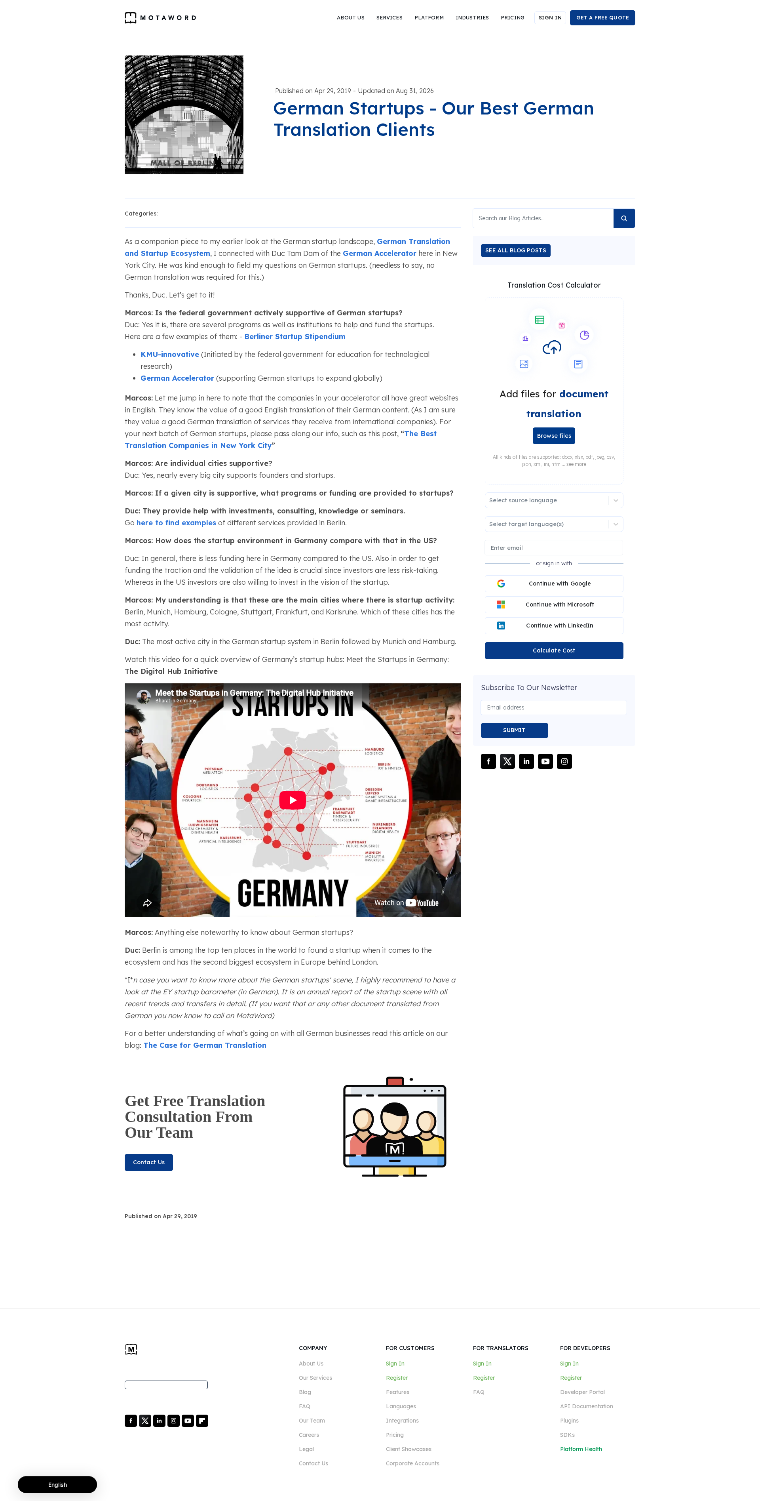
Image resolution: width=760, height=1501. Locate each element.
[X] (146, 1420)
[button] (351, 18)
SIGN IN (550, 17)
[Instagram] (174, 1420)
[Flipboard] (202, 1420)
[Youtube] (189, 1420)
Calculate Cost (554, 650)
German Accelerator (379, 253)
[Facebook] (132, 1420)
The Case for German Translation (204, 1045)
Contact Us (149, 1162)
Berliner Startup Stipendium (295, 336)
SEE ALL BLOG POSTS (516, 250)
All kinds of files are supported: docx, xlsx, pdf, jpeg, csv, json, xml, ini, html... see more (554, 460)
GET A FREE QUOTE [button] (602, 17)
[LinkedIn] (160, 1420)
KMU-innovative (170, 354)
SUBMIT (514, 730)
